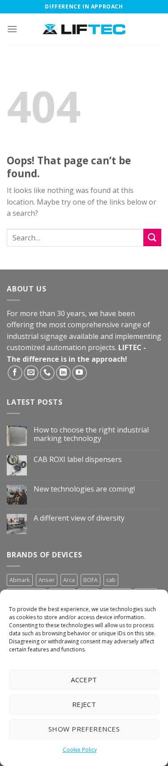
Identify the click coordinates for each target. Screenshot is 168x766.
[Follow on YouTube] (79, 372)
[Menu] (12, 29)
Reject (84, 704)
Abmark (19, 580)
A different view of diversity (79, 518)
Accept (84, 679)
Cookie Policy (80, 749)
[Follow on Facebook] (15, 372)
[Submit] (152, 237)
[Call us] (47, 372)
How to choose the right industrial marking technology (91, 434)
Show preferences (84, 728)
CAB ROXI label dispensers (78, 459)
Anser (47, 580)
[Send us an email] (31, 372)
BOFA (90, 580)
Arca (69, 580)
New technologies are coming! (84, 489)
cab (111, 580)
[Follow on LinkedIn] (63, 372)
